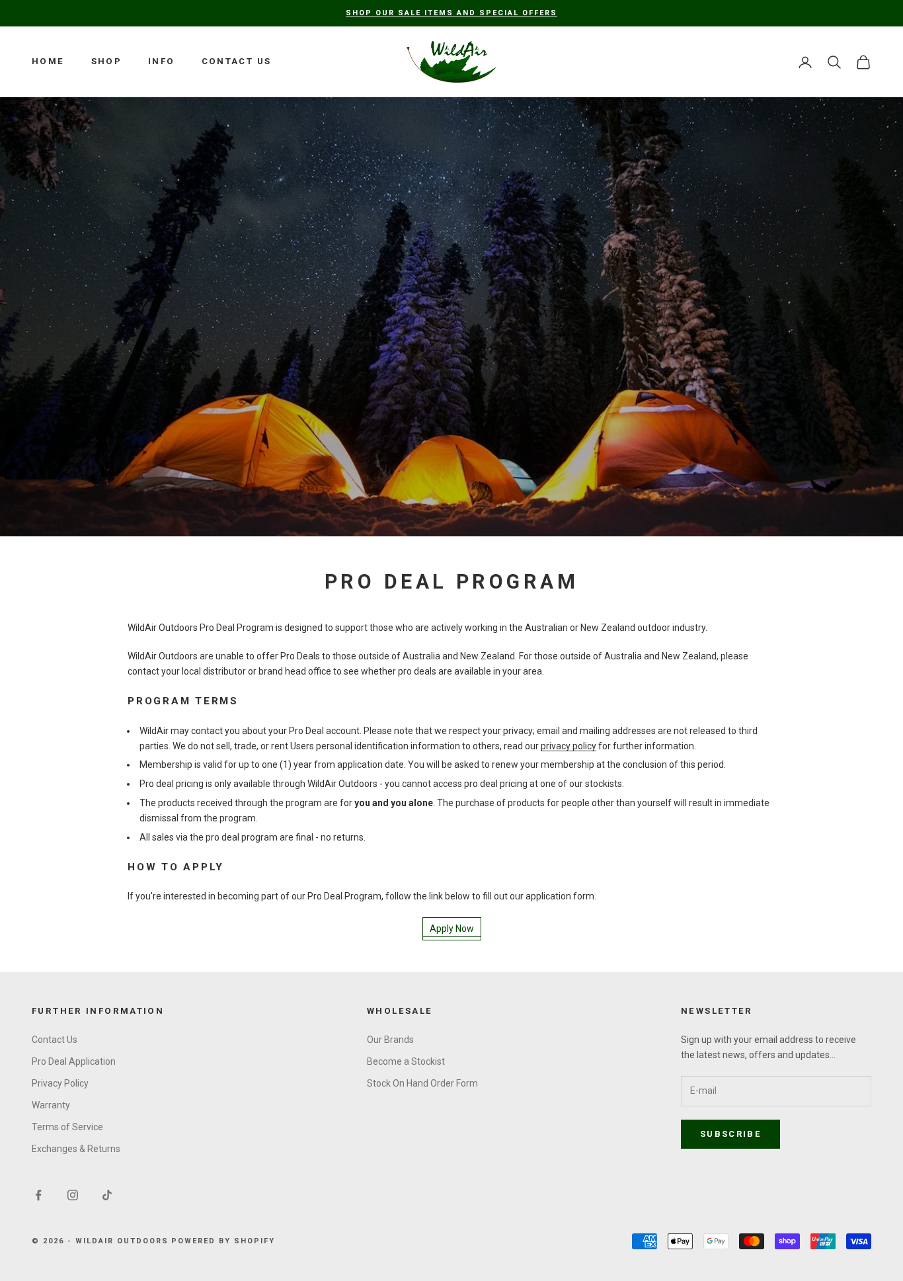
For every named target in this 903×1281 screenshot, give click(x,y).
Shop (106, 61)
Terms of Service (67, 1127)
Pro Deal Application (74, 1061)
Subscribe (730, 1134)
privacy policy (568, 746)
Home (48, 61)
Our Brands (390, 1039)
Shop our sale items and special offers (451, 13)
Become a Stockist (406, 1061)
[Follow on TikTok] (107, 1195)
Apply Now (452, 928)
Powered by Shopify (223, 1241)
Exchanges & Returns (76, 1148)
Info (161, 61)
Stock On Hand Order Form (422, 1083)
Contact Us (237, 61)
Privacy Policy (60, 1083)
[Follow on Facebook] (38, 1195)
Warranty (51, 1105)
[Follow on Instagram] (72, 1195)
